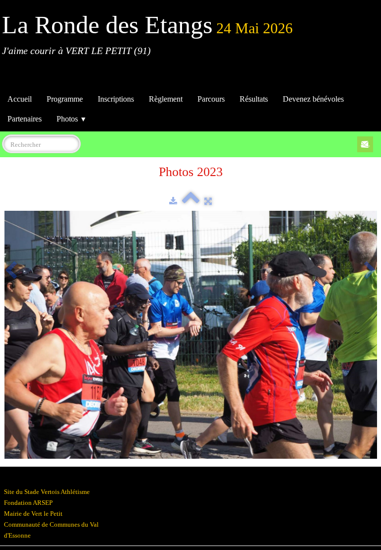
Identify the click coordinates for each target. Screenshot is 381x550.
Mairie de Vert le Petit (33, 513)
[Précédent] (11, 271)
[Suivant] (370, 271)
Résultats (254, 99)
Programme (65, 99)
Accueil (19, 99)
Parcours (211, 99)
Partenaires (24, 119)
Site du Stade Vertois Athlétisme (47, 491)
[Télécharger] (173, 201)
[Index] (190, 201)
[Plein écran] (208, 201)
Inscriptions (116, 99)
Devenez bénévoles (313, 99)
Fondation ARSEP (28, 502)
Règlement (166, 99)
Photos (72, 119)
